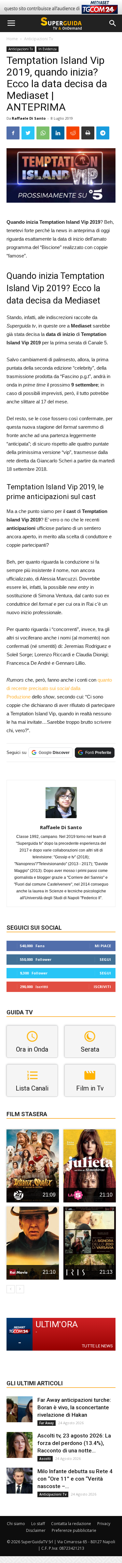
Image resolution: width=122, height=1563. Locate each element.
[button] (113, 23)
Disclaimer (36, 1530)
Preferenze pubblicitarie (74, 1530)
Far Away (46, 1423)
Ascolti (45, 1458)
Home (12, 39)
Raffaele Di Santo (29, 118)
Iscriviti (102, 986)
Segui (105, 959)
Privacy (103, 1523)
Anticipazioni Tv (38, 39)
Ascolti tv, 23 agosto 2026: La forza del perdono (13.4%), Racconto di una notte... (74, 1443)
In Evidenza (47, 49)
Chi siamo (16, 1523)
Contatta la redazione (71, 1523)
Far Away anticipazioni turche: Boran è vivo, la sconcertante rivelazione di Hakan (74, 1407)
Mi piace (103, 945)
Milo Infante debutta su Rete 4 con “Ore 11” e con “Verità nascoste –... (75, 1478)
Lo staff (38, 1523)
